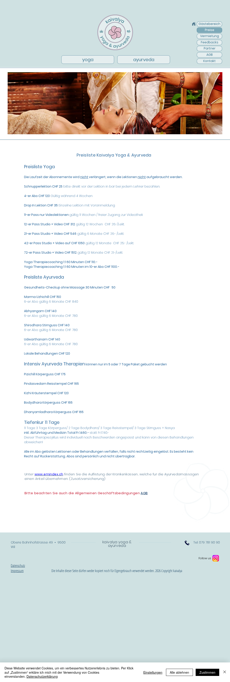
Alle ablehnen (179, 672)
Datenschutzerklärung (42, 676)
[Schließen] (224, 672)
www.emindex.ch (49, 474)
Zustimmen (207, 672)
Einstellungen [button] (152, 672)
